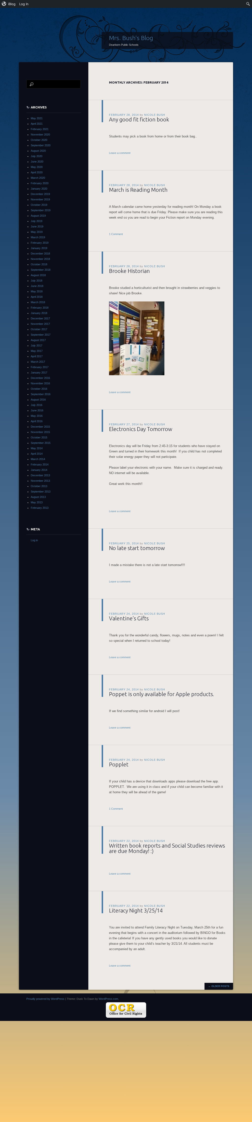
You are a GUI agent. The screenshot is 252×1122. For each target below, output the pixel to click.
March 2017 (38, 361)
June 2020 (37, 161)
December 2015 (40, 426)
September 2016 (40, 394)
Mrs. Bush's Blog (131, 37)
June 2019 (37, 226)
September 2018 (40, 269)
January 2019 (39, 248)
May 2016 (37, 415)
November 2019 (40, 199)
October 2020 (39, 139)
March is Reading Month (138, 190)
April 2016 (37, 421)
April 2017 (37, 356)
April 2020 (37, 172)
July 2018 (36, 280)
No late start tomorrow (137, 548)
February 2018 (39, 307)
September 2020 (40, 145)
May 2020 (37, 166)
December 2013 (40, 475)
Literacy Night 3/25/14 (136, 910)
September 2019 (40, 210)
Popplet (118, 764)
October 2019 (39, 204)
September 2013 (40, 491)
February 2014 (39, 464)
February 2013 (39, 507)
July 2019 (36, 221)
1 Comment (116, 234)
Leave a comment (119, 152)
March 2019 (38, 237)
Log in (34, 540)
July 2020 (36, 156)
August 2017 (38, 340)
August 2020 (38, 150)
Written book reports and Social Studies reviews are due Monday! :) (167, 848)
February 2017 (39, 367)
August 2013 (38, 496)
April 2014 (37, 453)
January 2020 (39, 188)
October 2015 (39, 437)
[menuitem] (8, 4)
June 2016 (37, 410)
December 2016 (40, 377)
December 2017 (40, 318)
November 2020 (40, 134)
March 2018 (38, 302)
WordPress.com (108, 998)
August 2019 (38, 215)
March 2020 (38, 177)
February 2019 (39, 242)
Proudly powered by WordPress (45, 998)
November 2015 (40, 432)
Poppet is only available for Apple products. (161, 694)
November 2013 (40, 480)
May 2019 (37, 231)
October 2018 (39, 264)
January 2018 (39, 313)
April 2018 (37, 296)
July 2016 (36, 405)
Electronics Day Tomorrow (140, 429)
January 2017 (39, 372)
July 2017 (36, 345)
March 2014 (38, 459)
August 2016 (38, 399)
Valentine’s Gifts (129, 618)
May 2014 (37, 448)
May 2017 (37, 350)
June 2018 (37, 285)
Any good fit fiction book (139, 119)
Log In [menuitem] (24, 4)
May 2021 (37, 118)
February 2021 (39, 129)
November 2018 (40, 258)
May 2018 (37, 291)
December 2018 (40, 253)
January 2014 (39, 469)
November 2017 (40, 323)
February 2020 (39, 183)
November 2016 (40, 383)
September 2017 (40, 334)
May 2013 (37, 502)
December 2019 (40, 194)
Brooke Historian (129, 271)
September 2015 (40, 442)
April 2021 (37, 123)
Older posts (218, 986)
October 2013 (39, 486)
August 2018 (38, 275)
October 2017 (39, 329)
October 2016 (39, 388)
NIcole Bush (154, 114)
